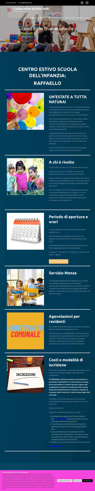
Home (35, 18)
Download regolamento (58, 261)
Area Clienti (83, 18)
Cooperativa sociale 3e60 (31, 8)
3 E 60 (43, 18)
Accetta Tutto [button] (87, 480)
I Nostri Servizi (56, 18)
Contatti (71, 18)
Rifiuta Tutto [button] (77, 480)
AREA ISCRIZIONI (60, 419)
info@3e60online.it (26, 3)
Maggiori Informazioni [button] (64, 480)
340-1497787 (12, 3)
